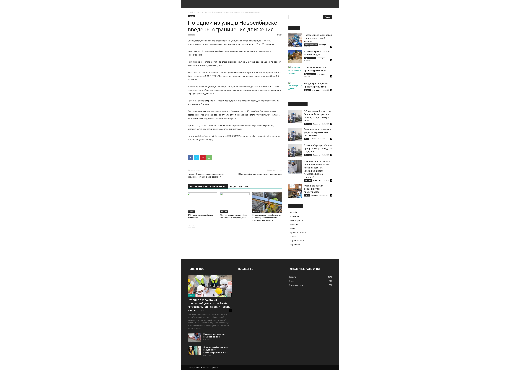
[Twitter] (196, 157)
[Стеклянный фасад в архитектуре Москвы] (295, 72)
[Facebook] (190, 157)
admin (313, 139)
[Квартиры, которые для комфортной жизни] (194, 337)
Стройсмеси (295, 244)
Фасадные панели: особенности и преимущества (314, 188)
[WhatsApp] (209, 157)
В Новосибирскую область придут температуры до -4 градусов (318, 148)
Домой (190, 12)
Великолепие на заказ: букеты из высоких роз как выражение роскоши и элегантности (266, 217)
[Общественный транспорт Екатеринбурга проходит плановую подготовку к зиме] (295, 116)
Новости (199, 12)
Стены (307, 195)
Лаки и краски (296, 220)
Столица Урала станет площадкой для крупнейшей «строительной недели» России (209, 303)
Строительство (310, 58)
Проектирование (311, 45)
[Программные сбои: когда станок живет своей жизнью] (295, 40)
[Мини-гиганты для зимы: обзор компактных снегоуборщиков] (235, 202)
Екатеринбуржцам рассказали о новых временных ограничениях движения (206, 175)
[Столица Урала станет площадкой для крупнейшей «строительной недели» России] (210, 286)
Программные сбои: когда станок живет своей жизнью (318, 38)
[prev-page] (189, 226)
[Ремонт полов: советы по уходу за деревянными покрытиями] (295, 134)
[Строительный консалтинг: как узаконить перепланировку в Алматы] (194, 350)
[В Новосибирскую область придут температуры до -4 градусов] (295, 150)
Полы (307, 139)
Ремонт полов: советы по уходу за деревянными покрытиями (317, 132)
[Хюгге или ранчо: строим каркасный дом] (295, 56)
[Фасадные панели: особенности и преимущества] (295, 191)
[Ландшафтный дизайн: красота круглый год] (295, 89)
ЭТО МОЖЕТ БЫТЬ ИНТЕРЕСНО (207, 186)
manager (322, 44)
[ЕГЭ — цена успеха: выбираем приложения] (202, 202)
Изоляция (294, 216)
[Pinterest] (203, 157)
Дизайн (308, 90)
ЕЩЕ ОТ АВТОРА (239, 186)
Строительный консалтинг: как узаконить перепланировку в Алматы (215, 350)
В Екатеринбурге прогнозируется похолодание (260, 174)
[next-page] (193, 226)
